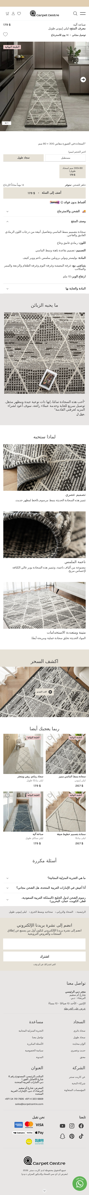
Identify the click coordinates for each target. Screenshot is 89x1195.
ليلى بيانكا (80, 838)
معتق (82, 1057)
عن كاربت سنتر (77, 1076)
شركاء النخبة (78, 1083)
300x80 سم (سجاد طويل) (73, 171)
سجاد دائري (79, 1030)
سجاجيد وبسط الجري (41, 911)
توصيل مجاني (79, 35)
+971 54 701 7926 (14, 1098)
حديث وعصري (78, 1050)
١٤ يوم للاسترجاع (60, 35)
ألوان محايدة (79, 1043)
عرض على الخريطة (75, 1008)
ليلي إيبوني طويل (17, 911)
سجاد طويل (79, 1037)
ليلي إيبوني (80, 780)
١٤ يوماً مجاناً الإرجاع (13, 184)
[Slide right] (83, 79)
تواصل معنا (37, 1037)
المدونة (39, 1057)
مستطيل (65, 157)
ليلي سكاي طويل (34, 838)
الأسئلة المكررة (35, 1043)
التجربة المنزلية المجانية (31, 1030)
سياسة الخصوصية (34, 1050)
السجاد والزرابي (65, 911)
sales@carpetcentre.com (29, 1104)
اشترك (44, 956)
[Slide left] (5, 79)
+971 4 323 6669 (34, 1098)
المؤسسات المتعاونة (74, 1090)
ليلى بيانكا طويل (34, 780)
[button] (7, 13)
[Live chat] (79, 1183)
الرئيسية (81, 911)
